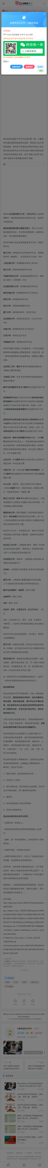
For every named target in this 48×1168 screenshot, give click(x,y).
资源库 (40, 66)
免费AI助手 (16, 66)
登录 (41, 70)
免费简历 (29, 66)
